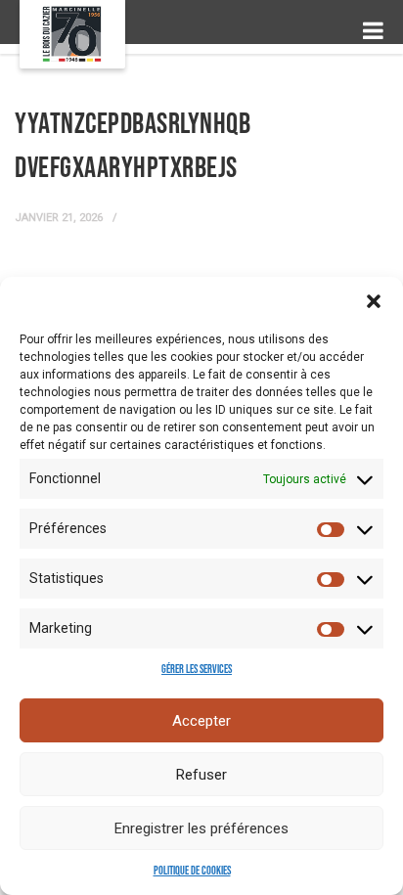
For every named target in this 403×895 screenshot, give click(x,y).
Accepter (201, 721)
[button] (373, 301)
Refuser (201, 774)
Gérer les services (196, 669)
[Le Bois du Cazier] (72, 34)
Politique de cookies (192, 871)
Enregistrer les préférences (201, 828)
